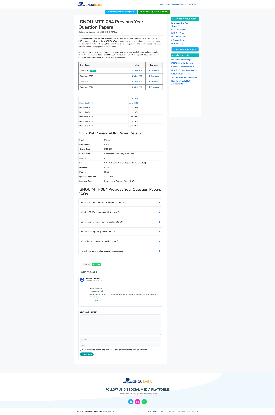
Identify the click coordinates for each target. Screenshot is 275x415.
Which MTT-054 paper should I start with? (100, 212)
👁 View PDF (137, 70)
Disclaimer (181, 411)
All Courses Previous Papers (184, 19)
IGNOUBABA (152, 411)
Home (161, 4)
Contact (192, 4)
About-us (171, 411)
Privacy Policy (192, 411)
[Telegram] (131, 401)
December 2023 (86, 103)
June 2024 (133, 98)
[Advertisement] (184, 100)
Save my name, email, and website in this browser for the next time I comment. (116, 350)
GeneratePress (108, 411)
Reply (96, 300)
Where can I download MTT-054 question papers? (103, 202)
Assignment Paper (179, 4)
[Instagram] (137, 401)
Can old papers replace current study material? (102, 222)
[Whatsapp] (144, 401)
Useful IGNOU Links (180, 55)
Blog (168, 4)
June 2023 (133, 103)
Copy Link (86, 264)
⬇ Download (154, 70)
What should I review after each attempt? (99, 241)
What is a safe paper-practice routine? (98, 231)
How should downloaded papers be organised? (102, 251)
